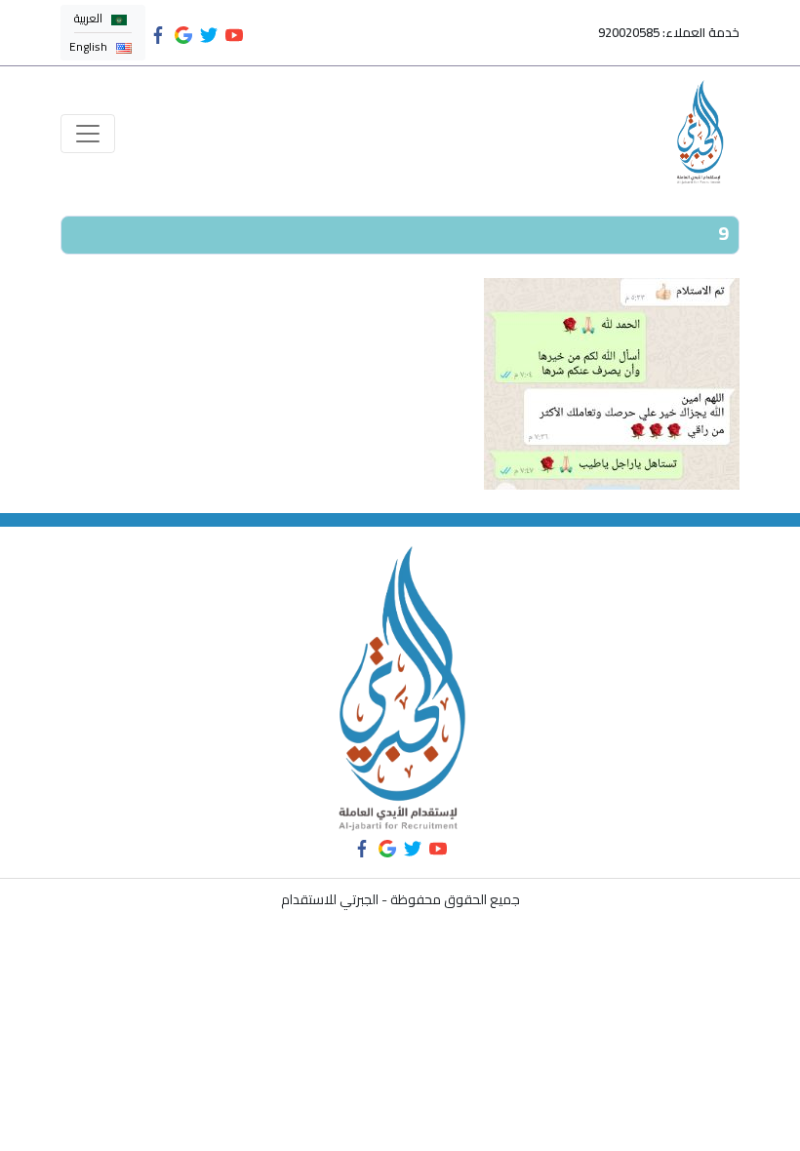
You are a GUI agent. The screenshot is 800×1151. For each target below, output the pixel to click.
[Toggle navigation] (87, 133)
